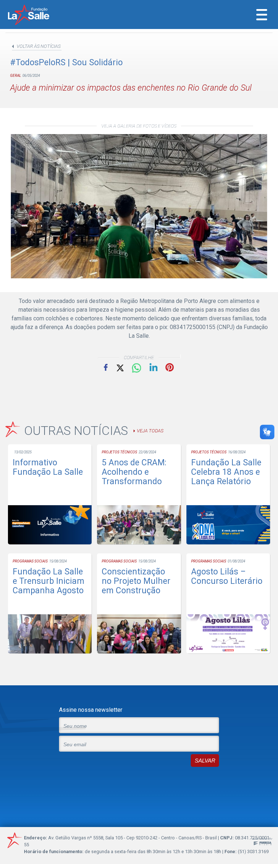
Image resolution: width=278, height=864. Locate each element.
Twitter (119, 367)
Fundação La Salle (38, 15)
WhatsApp (136, 368)
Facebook (106, 367)
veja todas (150, 430)
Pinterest (169, 367)
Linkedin (153, 367)
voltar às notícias (38, 46)
